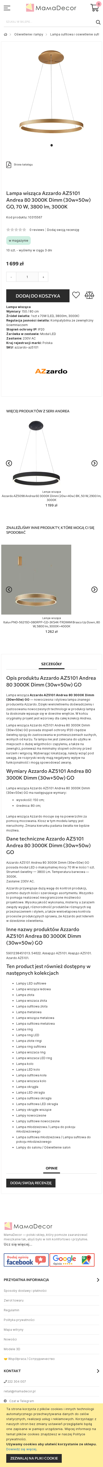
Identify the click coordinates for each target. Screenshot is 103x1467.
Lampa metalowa (29, 1012)
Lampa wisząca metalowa (35, 1018)
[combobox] (51, 22)
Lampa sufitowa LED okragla (37, 1104)
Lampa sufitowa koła (31, 1075)
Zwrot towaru (14, 1300)
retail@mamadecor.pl (20, 1391)
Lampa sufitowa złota (32, 1006)
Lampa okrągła (27, 1087)
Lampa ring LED (27, 1035)
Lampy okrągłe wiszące (34, 1110)
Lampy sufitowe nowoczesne (38, 1121)
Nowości (10, 1339)
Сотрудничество (41, 1359)
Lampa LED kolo (28, 1069)
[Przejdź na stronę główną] (5, 34)
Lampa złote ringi (29, 1041)
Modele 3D (12, 1349)
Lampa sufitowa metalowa (35, 1023)
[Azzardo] (51, 389)
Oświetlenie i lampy (28, 34)
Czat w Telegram (21, 1401)
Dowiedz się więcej (21, 1449)
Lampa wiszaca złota (31, 1000)
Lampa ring (24, 1029)
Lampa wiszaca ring (31, 1052)
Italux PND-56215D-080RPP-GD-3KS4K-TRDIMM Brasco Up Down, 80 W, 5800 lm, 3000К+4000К (51, 622)
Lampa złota (25, 995)
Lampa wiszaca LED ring (34, 1058)
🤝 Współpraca (15, 1359)
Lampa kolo (25, 1064)
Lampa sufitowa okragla (34, 1098)
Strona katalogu (23, 164)
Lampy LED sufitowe (31, 983)
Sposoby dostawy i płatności (25, 1291)
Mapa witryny (14, 1329)
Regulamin (11, 1310)
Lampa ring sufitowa (31, 1046)
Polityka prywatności (19, 1320)
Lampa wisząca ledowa (33, 989)
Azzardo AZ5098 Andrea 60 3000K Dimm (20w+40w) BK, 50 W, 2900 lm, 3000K (51, 495)
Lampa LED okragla (30, 1092)
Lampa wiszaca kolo (31, 1081)
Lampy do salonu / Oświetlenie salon (43, 1147)
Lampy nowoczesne (31, 1115)
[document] (52, 1435)
